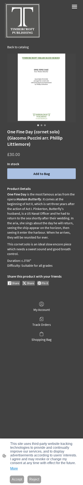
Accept (17, 479)
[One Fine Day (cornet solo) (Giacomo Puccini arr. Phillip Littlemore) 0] (41, 88)
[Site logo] (22, 20)
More (14, 468)
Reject (34, 479)
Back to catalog (18, 47)
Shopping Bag (41, 339)
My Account (41, 309)
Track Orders (41, 324)
